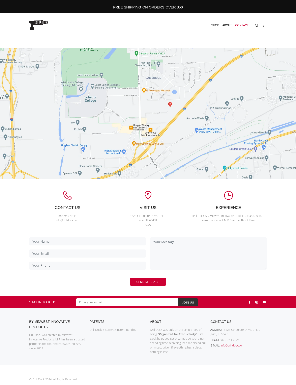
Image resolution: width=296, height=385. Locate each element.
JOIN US (188, 302)
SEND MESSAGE (147, 282)
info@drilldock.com (232, 345)
